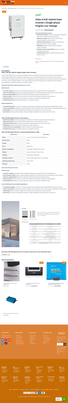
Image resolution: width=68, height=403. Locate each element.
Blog (10, 389)
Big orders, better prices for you (62, 370)
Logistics (31, 342)
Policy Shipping (44, 389)
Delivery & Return (19, 340)
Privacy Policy (18, 338)
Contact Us (45, 335)
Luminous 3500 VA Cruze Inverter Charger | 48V (10, 284)
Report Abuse (46, 342)
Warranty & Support (20, 343)
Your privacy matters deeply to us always (51, 379)
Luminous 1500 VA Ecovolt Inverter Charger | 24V (33, 284)
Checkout (31, 337)
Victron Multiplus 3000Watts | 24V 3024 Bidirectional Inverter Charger (56, 284)
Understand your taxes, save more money (17, 370)
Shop (6, 8)
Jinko (8, 254)
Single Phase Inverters (12, 8)
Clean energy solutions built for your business (28, 381)
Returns (51, 389)
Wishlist (31, 340)
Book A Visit (15, 389)
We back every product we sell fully (51, 370)
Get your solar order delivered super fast (28, 370)
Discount (27, 389)
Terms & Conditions (20, 342)
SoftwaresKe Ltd (46, 396)
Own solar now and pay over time (62, 380)
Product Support (33, 335)
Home (3, 8)
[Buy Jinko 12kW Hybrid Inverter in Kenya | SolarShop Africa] (17, 25)
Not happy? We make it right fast (16, 380)
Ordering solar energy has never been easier (39, 371)
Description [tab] (6, 66)
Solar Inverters (51, 61)
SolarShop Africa (46, 252)
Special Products (19, 337)
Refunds (57, 389)
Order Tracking (33, 343)
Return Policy (46, 337)
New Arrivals (18, 335)
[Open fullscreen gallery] (31, 40)
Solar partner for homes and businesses (39, 380)
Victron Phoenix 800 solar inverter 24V (11, 313)
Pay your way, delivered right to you (5, 380)
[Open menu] (65, 3)
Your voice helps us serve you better (5, 371)
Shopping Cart (32, 338)
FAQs (44, 343)
